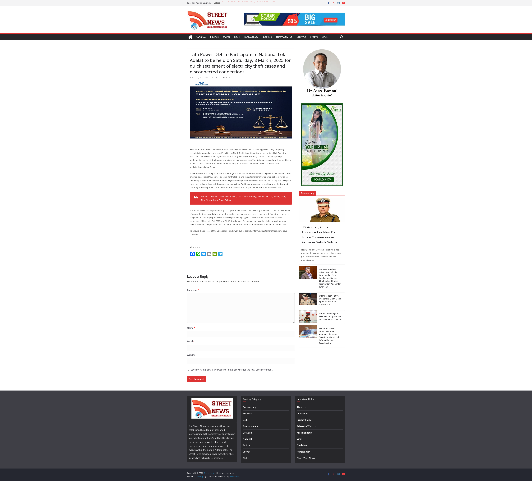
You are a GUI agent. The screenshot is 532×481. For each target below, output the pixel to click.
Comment (193, 290)
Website (191, 354)
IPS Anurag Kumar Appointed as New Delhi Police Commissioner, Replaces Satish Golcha (320, 234)
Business (267, 37)
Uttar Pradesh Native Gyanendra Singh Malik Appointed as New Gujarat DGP (330, 300)
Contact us (302, 413)
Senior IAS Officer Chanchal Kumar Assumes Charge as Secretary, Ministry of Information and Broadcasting (329, 335)
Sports (314, 37)
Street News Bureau (214, 78)
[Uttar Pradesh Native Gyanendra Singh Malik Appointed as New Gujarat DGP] (308, 301)
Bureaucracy (251, 37)
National (201, 37)
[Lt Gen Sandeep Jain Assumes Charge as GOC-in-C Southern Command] (308, 317)
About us (301, 407)
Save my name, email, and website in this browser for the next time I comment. (232, 369)
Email (191, 341)
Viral (325, 37)
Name (191, 327)
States (226, 37)
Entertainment (284, 37)
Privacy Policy (304, 419)
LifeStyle (301, 37)
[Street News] (190, 37)
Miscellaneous (304, 432)
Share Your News (306, 458)
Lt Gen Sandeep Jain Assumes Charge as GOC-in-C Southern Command (331, 316)
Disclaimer (302, 445)
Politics (214, 37)
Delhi (237, 37)
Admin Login (303, 451)
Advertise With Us (306, 426)
